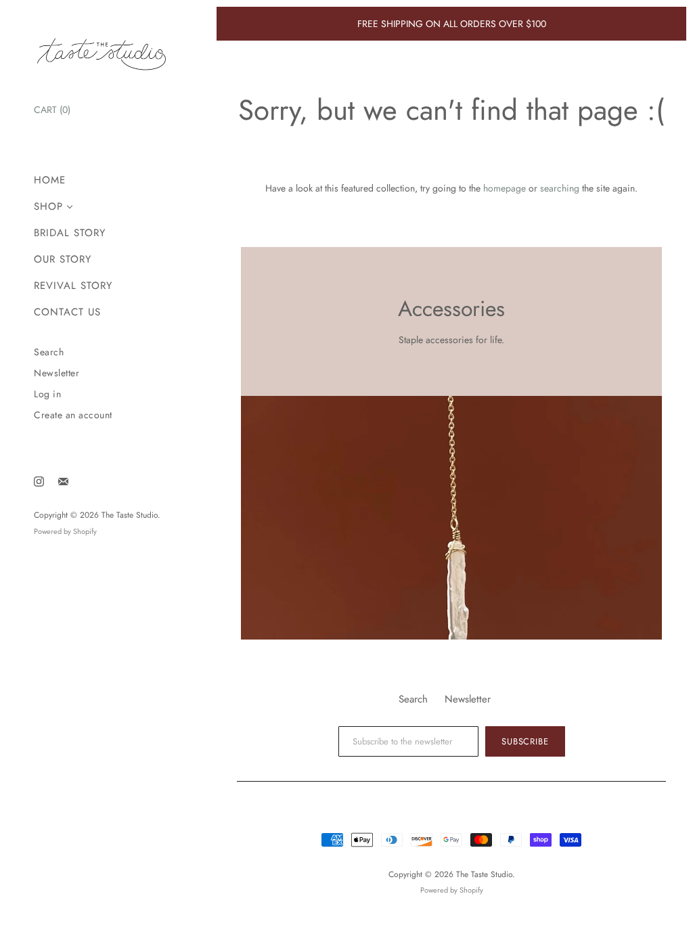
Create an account (73, 415)
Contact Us (67, 312)
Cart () (52, 109)
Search (49, 352)
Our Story (62, 259)
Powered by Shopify (65, 531)
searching (559, 188)
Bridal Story (70, 233)
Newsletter (56, 373)
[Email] (63, 481)
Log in (47, 394)
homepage (504, 188)
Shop (48, 206)
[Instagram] (39, 481)
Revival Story (73, 286)
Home (50, 180)
